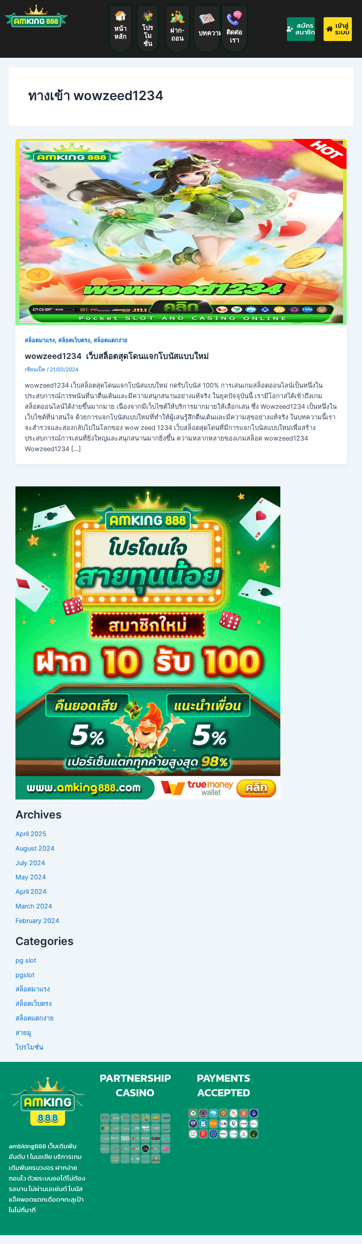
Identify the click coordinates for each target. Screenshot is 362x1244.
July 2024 (30, 863)
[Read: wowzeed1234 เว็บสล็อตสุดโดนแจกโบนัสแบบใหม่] (181, 231)
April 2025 (30, 834)
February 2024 (37, 921)
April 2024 (30, 892)
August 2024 (34, 848)
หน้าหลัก (120, 33)
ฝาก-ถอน (177, 34)
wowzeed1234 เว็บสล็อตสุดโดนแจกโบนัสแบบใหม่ (117, 356)
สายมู (23, 1033)
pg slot (25, 960)
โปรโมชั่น (147, 36)
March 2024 (33, 906)
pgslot (24, 975)
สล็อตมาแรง (40, 340)
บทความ (211, 33)
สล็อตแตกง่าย (110, 340)
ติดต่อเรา (234, 36)
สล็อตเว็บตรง (74, 340)
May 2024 (30, 877)
